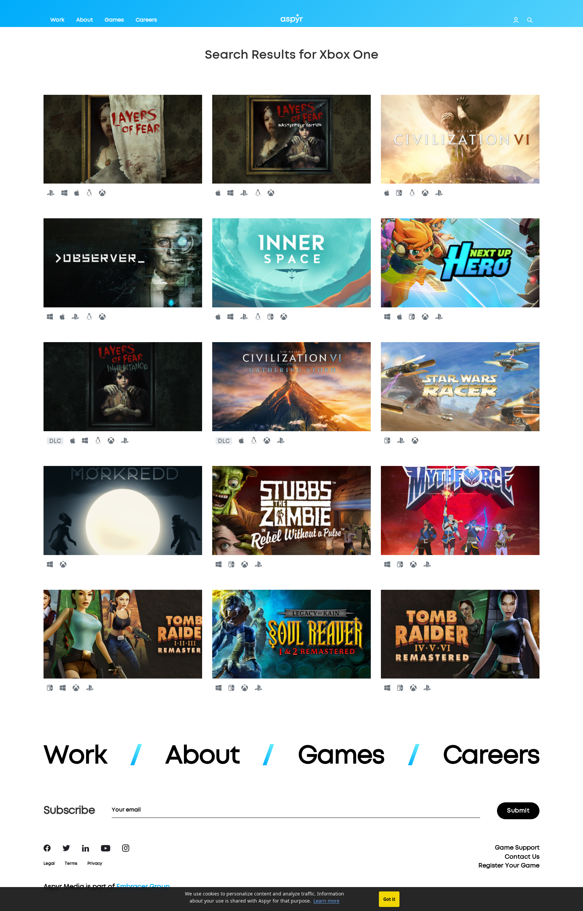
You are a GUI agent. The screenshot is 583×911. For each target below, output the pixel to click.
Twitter (66, 848)
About (84, 20)
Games (114, 20)
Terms (71, 864)
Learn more (326, 901)
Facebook (47, 848)
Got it (389, 899)
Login (516, 20)
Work (57, 20)
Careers (146, 20)
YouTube (105, 848)
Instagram (125, 848)
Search (530, 20)
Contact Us (522, 857)
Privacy (94, 864)
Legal (49, 864)
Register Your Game (508, 866)
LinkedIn (85, 848)
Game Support (517, 848)
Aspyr (291, 18)
